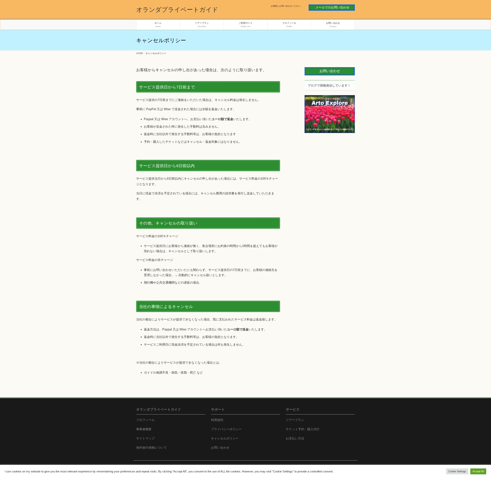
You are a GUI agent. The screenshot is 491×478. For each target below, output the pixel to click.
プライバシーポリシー (226, 429)
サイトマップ (145, 438)
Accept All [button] (478, 471)
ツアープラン (295, 420)
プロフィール (145, 420)
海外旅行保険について (151, 447)
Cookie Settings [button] (457, 471)
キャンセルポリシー (225, 438)
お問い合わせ (220, 447)
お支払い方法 (295, 438)
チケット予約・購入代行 (303, 429)
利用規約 (217, 420)
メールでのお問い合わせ (332, 7)
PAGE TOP (477, 460)
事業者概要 (144, 429)
